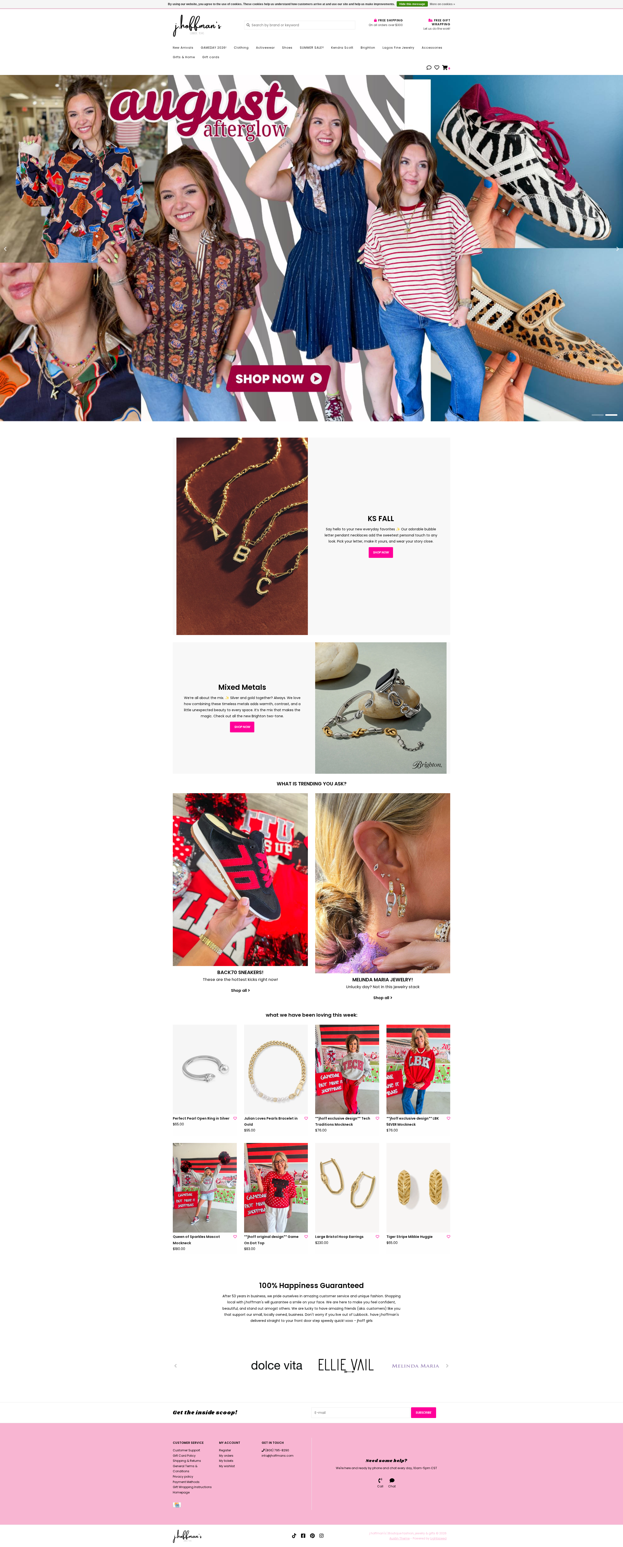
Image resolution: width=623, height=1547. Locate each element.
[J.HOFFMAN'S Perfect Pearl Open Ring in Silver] (205, 1069)
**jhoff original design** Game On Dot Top (271, 1239)
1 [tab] (598, 415)
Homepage (181, 1492)
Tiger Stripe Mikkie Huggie (409, 1236)
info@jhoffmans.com (277, 1456)
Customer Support (186, 1450)
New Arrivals (183, 48)
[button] (429, 68)
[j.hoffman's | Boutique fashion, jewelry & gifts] (205, 25)
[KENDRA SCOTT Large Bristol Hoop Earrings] (347, 1188)
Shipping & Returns (187, 1461)
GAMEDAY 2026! (214, 48)
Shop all (239, 990)
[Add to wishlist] (235, 1118)
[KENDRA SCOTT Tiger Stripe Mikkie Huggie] (418, 1188)
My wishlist (227, 1466)
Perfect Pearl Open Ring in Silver (201, 1118)
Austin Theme (399, 1538)
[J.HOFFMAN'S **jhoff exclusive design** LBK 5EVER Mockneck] (418, 1069)
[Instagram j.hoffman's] (321, 1535)
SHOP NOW (242, 727)
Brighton (368, 48)
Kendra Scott (342, 48)
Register (225, 1450)
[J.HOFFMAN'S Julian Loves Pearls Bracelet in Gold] (276, 1069)
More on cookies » (442, 4)
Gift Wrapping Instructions (192, 1487)
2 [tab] (611, 415)
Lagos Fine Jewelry (398, 48)
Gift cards (211, 57)
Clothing (241, 48)
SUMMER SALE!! (312, 48)
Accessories (432, 48)
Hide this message (412, 4)
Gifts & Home (184, 57)
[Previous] (175, 1366)
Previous (16, 249)
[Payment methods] (178, 1506)
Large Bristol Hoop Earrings (339, 1236)
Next (607, 249)
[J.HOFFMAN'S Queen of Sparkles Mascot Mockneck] (205, 1188)
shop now (381, 552)
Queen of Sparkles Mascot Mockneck (196, 1239)
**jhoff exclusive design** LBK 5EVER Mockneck (412, 1121)
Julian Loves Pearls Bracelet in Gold (271, 1121)
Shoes (287, 48)
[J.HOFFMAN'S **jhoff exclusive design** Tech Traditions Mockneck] (347, 1069)
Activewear (265, 48)
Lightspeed (438, 1538)
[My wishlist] (436, 68)
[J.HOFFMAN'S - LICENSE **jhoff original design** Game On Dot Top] (276, 1188)
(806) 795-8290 (277, 1450)
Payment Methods (186, 1482)
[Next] (447, 1366)
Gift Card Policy (184, 1456)
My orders (226, 1456)
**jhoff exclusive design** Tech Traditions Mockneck (342, 1121)
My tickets (226, 1461)
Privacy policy (183, 1476)
